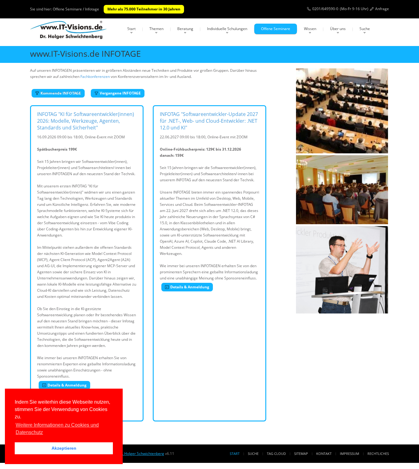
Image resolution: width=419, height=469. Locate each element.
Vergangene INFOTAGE (120, 93)
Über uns (338, 28)
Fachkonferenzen (95, 76)
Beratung (185, 28)
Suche (364, 28)
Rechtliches (378, 453)
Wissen (310, 28)
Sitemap (301, 453)
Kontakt (324, 453)
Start (131, 28)
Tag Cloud (276, 453)
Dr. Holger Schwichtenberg (141, 453)
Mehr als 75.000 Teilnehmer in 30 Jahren (143, 9)
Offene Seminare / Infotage (76, 9)
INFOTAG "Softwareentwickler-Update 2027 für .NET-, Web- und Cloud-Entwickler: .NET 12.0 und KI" (209, 121)
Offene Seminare (275, 28)
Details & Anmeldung (67, 385)
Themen (156, 28)
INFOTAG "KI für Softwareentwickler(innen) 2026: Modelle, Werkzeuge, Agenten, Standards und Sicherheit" (85, 121)
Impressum (349, 453)
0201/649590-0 (325, 8)
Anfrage (382, 8)
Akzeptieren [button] (64, 448)
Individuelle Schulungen (227, 28)
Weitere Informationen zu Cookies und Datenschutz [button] (57, 428)
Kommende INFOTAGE (60, 93)
